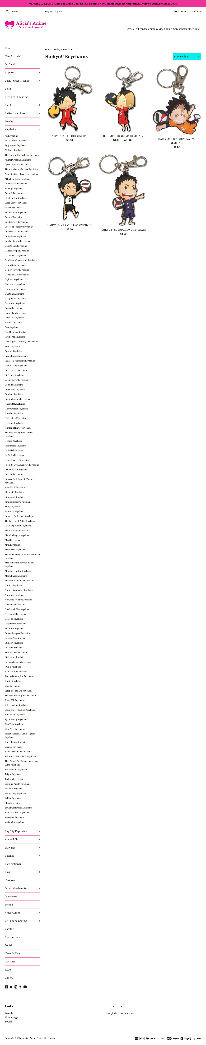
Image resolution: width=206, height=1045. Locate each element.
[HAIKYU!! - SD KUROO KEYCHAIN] (69, 98)
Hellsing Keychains (14, 423)
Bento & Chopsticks (16, 97)
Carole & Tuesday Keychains (19, 226)
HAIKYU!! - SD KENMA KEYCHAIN (123, 136)
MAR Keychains (12, 544)
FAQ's (8, 969)
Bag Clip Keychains (22, 831)
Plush (22, 872)
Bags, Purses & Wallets (22, 80)
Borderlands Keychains (16, 212)
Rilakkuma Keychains (15, 657)
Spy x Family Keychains (16, 719)
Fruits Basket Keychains (16, 355)
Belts (8, 88)
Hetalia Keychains (13, 440)
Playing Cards (13, 864)
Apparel (22, 72)
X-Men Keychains (13, 798)
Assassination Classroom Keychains (22, 174)
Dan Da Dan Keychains (16, 245)
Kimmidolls (22, 839)
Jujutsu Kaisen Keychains (16, 469)
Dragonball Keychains (15, 298)
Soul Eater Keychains (15, 714)
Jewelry (9, 121)
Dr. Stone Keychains (14, 293)
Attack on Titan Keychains (17, 178)
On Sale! (10, 64)
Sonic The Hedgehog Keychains (20, 709)
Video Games (22, 912)
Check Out (195, 11)
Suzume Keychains (14, 746)
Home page (11, 1017)
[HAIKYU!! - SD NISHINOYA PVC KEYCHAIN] (176, 100)
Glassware (11, 896)
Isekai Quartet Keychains (17, 460)
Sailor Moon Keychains (16, 671)
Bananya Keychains (14, 188)
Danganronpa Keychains (17, 250)
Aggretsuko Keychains (16, 145)
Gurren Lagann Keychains (17, 399)
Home (8, 48)
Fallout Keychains (13, 322)
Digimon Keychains (14, 279)
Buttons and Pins (22, 113)
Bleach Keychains (13, 207)
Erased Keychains (13, 308)
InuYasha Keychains (14, 455)
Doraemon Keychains (15, 289)
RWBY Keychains (13, 666)
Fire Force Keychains (15, 336)
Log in (48, 11)
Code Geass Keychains (15, 236)
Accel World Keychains (16, 140)
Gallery (9, 978)
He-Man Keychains (14, 413)
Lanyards (22, 847)
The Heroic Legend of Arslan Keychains (19, 434)
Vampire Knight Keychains (17, 783)
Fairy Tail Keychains (14, 317)
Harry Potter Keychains (16, 408)
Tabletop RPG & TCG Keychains (20, 756)
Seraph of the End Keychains (19, 690)
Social (8, 945)
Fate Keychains (12, 327)
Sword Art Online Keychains (18, 751)
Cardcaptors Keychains (16, 221)
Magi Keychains (12, 540)
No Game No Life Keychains (18, 599)
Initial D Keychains (14, 450)
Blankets (22, 105)
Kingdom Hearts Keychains (18, 501)
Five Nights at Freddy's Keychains (21, 341)
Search (9, 1013)
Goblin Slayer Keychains (16, 379)
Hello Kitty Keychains (15, 418)
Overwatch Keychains (15, 614)
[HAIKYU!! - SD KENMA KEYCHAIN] (123, 98)
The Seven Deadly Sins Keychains (21, 695)
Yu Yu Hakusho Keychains (17, 812)
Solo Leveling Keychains (16, 705)
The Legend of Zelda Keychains (20, 521)
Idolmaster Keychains (15, 445)
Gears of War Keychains (16, 370)
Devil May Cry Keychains (17, 274)
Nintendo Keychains (14, 595)
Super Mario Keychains (16, 742)
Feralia (9, 904)
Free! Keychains (12, 346)
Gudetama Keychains (15, 389)
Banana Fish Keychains (16, 183)
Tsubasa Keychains (14, 779)
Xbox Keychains (12, 803)
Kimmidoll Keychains (15, 497)
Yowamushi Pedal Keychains (18, 807)
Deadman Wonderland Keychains (21, 260)
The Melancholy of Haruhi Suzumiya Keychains (22, 556)
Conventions (12, 937)
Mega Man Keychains (15, 549)
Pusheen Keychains (14, 642)
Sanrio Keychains (13, 681)
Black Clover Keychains (16, 202)
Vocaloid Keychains (14, 788)
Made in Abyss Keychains (17, 530)
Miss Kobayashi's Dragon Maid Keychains (19, 564)
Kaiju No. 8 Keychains (15, 487)
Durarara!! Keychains (15, 303)
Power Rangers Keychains (17, 633)
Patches (22, 855)
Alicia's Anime (29, 1038)
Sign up (59, 11)
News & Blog (12, 953)
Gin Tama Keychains (14, 375)
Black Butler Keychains (16, 198)
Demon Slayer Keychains (17, 269)
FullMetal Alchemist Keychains (20, 360)
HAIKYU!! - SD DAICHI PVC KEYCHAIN (123, 229)
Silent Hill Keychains (15, 700)
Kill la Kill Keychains (14, 492)
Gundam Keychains (14, 394)
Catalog (9, 929)
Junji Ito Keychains (14, 474)
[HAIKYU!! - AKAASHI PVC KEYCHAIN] (69, 188)
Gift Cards (11, 961)
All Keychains (11, 135)
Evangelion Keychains (15, 312)
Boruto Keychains (13, 217)
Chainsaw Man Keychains (17, 231)
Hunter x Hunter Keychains (18, 427)
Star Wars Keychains (15, 729)
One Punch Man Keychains (17, 609)
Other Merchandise (22, 888)
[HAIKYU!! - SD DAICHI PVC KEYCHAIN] (123, 190)
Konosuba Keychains (14, 511)
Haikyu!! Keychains (15, 403)
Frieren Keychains (13, 351)
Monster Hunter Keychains (18, 571)
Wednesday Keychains (15, 793)
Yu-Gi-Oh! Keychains (15, 817)
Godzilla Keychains (14, 384)
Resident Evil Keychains (16, 652)
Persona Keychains (14, 618)
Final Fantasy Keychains (16, 332)
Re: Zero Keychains (14, 647)
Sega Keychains (12, 685)
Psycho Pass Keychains (16, 637)
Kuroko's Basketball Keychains (19, 516)
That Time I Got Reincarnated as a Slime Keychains (21, 763)
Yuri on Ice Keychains (15, 822)
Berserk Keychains (14, 193)
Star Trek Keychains (14, 724)
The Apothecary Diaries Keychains (21, 169)
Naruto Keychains (13, 585)
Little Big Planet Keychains (18, 525)
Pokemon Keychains (14, 628)
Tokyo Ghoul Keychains (16, 769)
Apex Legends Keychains (17, 164)
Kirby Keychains (12, 506)
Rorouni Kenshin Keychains (18, 661)
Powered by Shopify (46, 1038)
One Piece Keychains (15, 604)
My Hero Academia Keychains (19, 580)
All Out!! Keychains (14, 150)
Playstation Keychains (15, 623)
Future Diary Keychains (16, 365)
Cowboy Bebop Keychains (17, 241)
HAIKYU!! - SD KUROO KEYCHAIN (69, 136)
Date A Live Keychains (15, 255)
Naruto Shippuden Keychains (19, 590)
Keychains (22, 129)
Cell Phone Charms (22, 921)
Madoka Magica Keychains (17, 535)
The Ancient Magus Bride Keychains (22, 154)
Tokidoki (10, 880)
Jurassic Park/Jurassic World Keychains (19, 481)
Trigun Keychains (13, 774)
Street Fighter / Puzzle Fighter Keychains (20, 735)
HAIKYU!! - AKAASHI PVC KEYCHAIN (69, 225)
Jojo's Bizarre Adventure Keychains (22, 464)
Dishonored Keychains (15, 284)
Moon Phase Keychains (16, 575)
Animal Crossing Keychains (18, 159)
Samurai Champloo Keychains (19, 676)
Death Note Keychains (16, 265)
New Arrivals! (13, 56)
